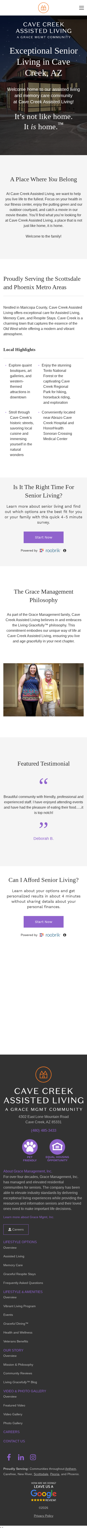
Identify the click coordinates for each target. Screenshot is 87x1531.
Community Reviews (17, 1373)
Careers (17, 1229)
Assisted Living (13, 1256)
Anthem (70, 1469)
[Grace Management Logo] (43, 1072)
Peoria (54, 1474)
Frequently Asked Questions (23, 1283)
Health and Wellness (17, 1332)
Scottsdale (41, 1474)
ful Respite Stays (19, 1274)
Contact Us (14, 1441)
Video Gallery (12, 1414)
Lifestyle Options (20, 1242)
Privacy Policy (43, 1515)
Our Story (13, 1350)
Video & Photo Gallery (24, 1391)
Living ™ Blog (20, 1382)
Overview (10, 1247)
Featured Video (14, 1405)
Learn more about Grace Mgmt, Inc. (28, 1217)
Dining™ (15, 1323)
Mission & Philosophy (18, 1364)
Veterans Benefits (15, 1341)
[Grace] (43, 7)
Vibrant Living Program (19, 1306)
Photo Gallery (13, 1423)
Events (8, 1314)
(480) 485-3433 (43, 1130)
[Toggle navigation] (81, 8)
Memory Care (13, 1265)
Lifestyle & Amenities (23, 1292)
